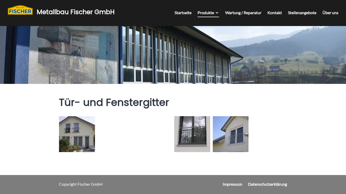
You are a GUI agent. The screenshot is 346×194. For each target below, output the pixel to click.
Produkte (206, 12)
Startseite (183, 12)
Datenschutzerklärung (267, 184)
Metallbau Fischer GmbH (75, 12)
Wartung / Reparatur (243, 12)
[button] (77, 134)
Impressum (232, 184)
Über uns (330, 12)
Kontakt (274, 12)
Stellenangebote (302, 12)
